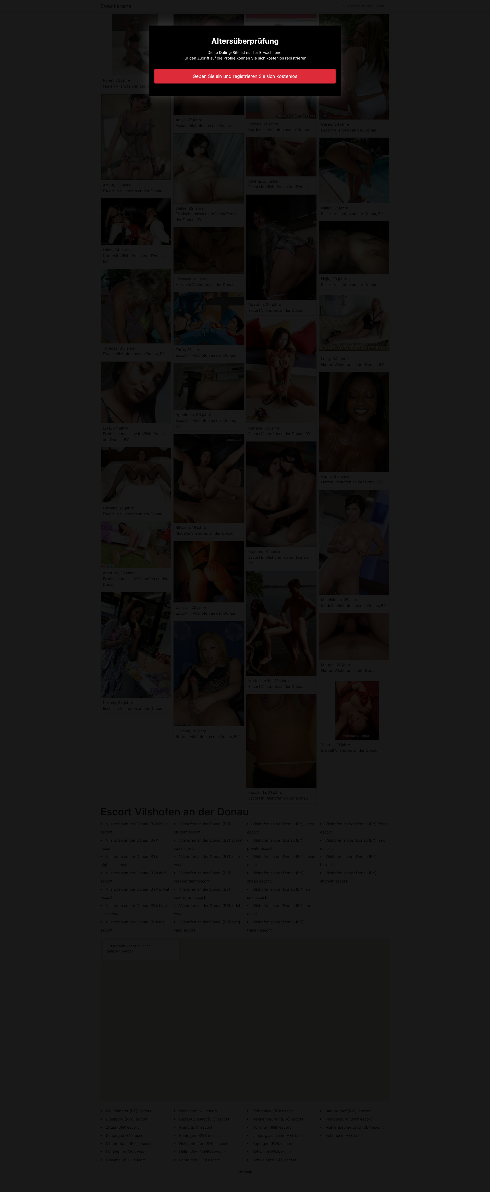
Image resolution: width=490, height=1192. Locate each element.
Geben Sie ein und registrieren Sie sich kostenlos (245, 76)
